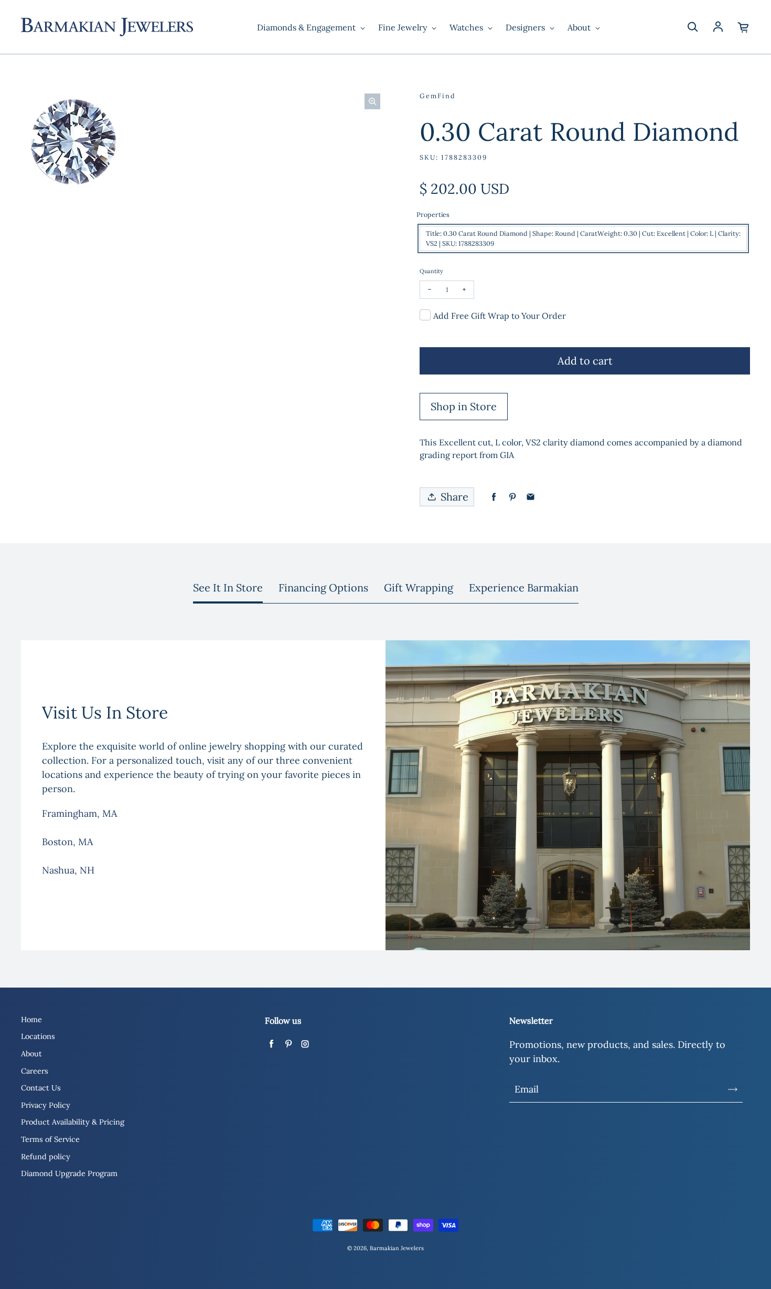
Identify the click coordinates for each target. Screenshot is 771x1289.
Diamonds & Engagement (307, 27)
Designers (526, 27)
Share (454, 496)
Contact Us (41, 1088)
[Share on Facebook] (493, 497)
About (580, 27)
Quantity (431, 271)
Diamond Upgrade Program (69, 1173)
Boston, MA (67, 842)
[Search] (692, 27)
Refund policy (45, 1156)
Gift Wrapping (418, 587)
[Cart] (743, 27)
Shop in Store (464, 406)
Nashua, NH (68, 870)
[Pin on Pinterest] (512, 497)
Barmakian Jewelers (397, 1248)
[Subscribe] (732, 1089)
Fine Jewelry (403, 27)
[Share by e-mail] (530, 497)
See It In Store (228, 587)
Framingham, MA (79, 813)
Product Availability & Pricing (72, 1122)
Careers (34, 1071)
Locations (38, 1036)
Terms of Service (50, 1139)
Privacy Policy (45, 1105)
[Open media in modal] (372, 101)
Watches (467, 27)
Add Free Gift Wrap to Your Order (499, 315)
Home (31, 1019)
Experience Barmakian (524, 587)
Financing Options (323, 587)
